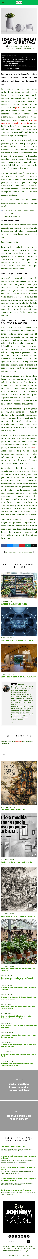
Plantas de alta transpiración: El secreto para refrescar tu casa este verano (18, 1036)
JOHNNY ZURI (14, 46)
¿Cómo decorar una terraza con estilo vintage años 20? (18, 916)
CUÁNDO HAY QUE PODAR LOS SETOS (16, 65)
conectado (18, 741)
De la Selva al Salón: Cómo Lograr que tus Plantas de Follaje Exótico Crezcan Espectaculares (17, 979)
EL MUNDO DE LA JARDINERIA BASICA (14, 604)
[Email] (34, 545)
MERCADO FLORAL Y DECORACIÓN (14, 48)
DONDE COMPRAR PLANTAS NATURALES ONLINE (17, 640)
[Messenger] (10, 545)
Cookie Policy (25, 1255)
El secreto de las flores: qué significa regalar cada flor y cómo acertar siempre (18, 998)
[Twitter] (16, 545)
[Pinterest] (22, 545)
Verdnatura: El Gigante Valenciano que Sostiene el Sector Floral (18, 1055)
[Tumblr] (25, 1236)
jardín (18, 108)
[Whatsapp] (28, 545)
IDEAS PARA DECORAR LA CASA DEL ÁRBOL (13, 810)
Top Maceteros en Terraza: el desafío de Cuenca (16, 1190)
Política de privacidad (14, 1255)
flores (34, 448)
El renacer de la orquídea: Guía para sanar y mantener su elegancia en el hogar (18, 1045)
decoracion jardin (10, 552)
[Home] (28, 1236)
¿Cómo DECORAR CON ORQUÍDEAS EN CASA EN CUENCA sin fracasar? (18, 1168)
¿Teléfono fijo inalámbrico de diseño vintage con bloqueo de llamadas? (18, 988)
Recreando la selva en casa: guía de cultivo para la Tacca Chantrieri (18, 969)
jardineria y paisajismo (25, 552)
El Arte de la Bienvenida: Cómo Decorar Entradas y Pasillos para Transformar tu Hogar (16, 1017)
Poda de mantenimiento (12, 63)
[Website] (12, 723)
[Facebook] (4, 545)
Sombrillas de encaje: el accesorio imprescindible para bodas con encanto (18, 1007)
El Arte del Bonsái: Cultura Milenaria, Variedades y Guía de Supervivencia (19, 1026)
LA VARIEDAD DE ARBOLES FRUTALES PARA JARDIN (18, 676)
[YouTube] (22, 1236)
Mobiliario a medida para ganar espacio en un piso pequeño (16, 863)
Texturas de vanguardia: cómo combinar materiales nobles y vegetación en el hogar (17, 1064)
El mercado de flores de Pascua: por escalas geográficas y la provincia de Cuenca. (18, 1179)
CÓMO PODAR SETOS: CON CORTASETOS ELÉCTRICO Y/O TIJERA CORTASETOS (20, 67)
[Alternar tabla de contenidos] (33, 55)
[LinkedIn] (19, 1236)
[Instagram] (13, 1236)
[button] (34, 754)
